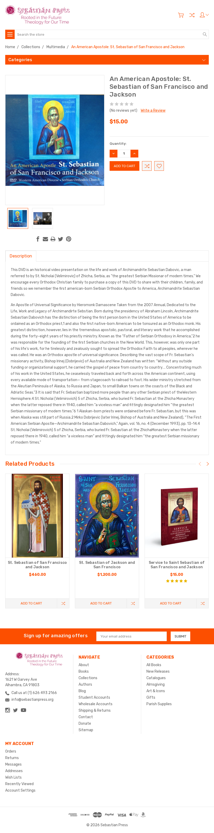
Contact (86, 717)
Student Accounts (94, 697)
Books (84, 671)
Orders (10, 751)
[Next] (208, 464)
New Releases (158, 671)
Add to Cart (31, 603)
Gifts (150, 697)
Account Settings (20, 790)
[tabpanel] (37, 541)
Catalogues (156, 678)
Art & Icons (155, 691)
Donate (85, 723)
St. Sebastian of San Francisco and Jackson (37, 564)
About (84, 665)
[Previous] (200, 464)
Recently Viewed (19, 784)
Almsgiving (155, 684)
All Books (153, 665)
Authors (85, 684)
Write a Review (153, 110)
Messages (13, 764)
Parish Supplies (159, 704)
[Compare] (192, 15)
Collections (88, 678)
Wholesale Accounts (95, 704)
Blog (82, 691)
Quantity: (118, 144)
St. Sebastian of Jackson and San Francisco (107, 564)
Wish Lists (13, 777)
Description (21, 256)
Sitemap (86, 730)
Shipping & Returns (95, 710)
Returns (12, 758)
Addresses (14, 771)
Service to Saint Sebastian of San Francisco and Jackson (177, 564)
